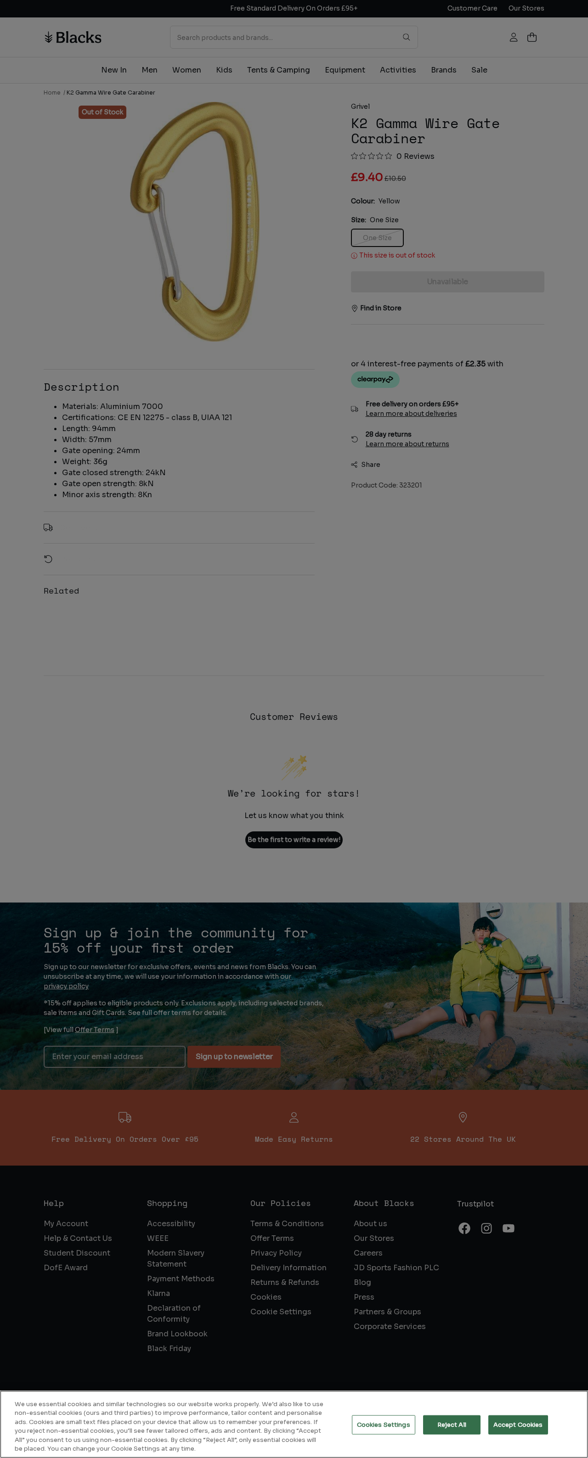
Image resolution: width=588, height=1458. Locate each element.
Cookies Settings (383, 1425)
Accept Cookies (518, 1425)
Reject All (451, 1425)
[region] (294, 1424)
